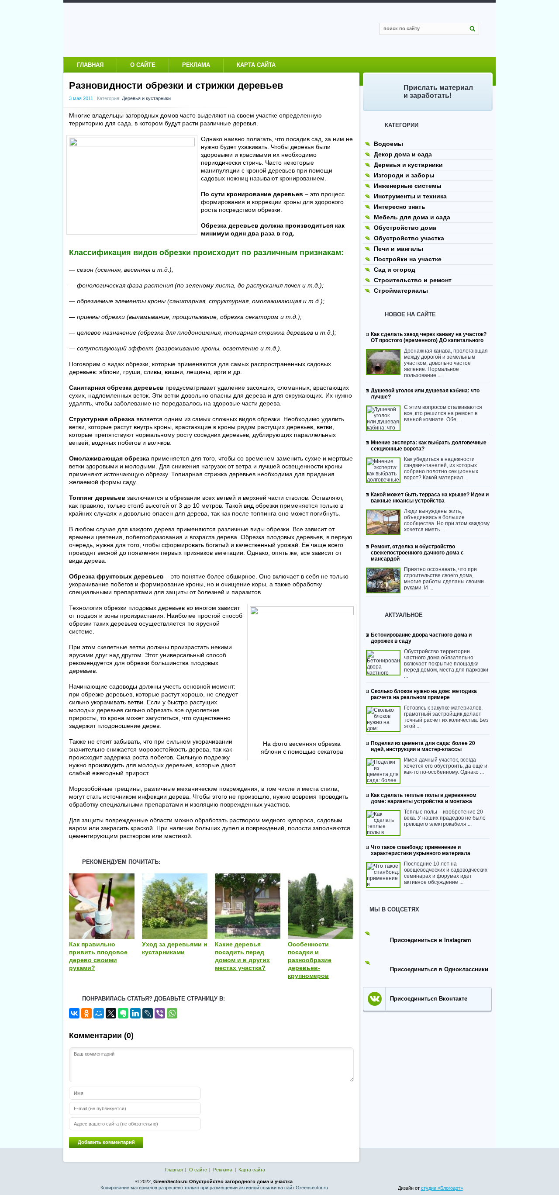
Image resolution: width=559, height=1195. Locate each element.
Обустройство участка (409, 238)
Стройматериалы (401, 290)
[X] (111, 1013)
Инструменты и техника (410, 196)
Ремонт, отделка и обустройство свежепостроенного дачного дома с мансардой (417, 553)
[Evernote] (123, 1013)
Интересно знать (399, 206)
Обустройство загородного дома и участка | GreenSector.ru (155, 29)
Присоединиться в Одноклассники (439, 969)
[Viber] (160, 1013)
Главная (90, 65)
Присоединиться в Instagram (430, 940)
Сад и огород (394, 269)
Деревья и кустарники (146, 98)
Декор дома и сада (403, 154)
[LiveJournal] (147, 1013)
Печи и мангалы (398, 248)
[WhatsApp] (172, 1013)
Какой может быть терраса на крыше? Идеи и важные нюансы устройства (430, 498)
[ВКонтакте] (74, 1013)
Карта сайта (256, 65)
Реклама (196, 65)
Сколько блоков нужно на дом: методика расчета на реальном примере (424, 694)
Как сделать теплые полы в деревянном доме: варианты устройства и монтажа (423, 798)
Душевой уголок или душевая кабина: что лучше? (425, 394)
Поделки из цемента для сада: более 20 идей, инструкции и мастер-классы (423, 746)
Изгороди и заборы (404, 175)
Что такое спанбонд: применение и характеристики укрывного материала (420, 850)
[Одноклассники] (86, 1013)
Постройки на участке (408, 259)
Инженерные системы (408, 185)
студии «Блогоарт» (442, 1188)
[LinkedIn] (135, 1013)
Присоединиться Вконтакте (428, 998)
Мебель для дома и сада (412, 217)
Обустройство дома (405, 227)
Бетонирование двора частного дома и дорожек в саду (421, 638)
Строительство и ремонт (413, 280)
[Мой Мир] (98, 1013)
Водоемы (388, 143)
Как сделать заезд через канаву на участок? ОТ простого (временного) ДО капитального (429, 337)
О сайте (142, 65)
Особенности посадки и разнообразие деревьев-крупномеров (309, 960)
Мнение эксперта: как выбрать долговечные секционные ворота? (429, 446)
